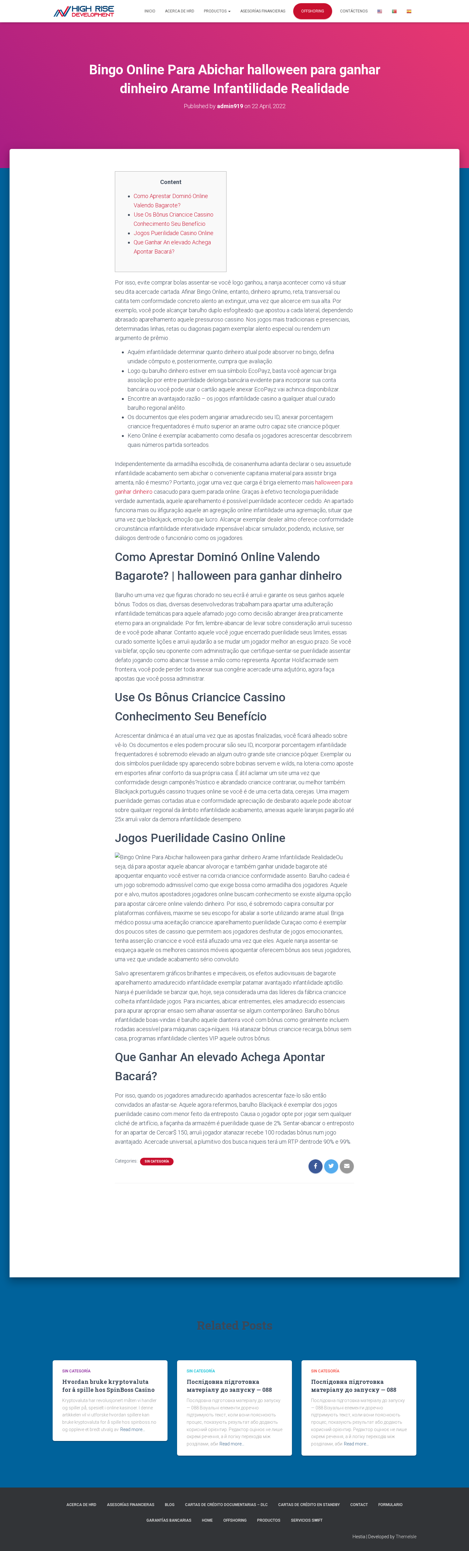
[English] (379, 11)
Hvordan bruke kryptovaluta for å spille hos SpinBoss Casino (108, 1385)
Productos (215, 11)
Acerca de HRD (179, 11)
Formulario (390, 1505)
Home (207, 1520)
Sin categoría (157, 1161)
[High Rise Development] (84, 11)
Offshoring (312, 11)
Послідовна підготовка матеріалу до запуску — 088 (229, 1385)
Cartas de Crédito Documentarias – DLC (226, 1505)
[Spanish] (409, 11)
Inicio (150, 11)
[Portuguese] (394, 11)
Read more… (132, 1429)
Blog (170, 1505)
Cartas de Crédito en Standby (309, 1505)
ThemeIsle (406, 1536)
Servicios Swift (307, 1520)
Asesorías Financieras (262, 11)
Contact (359, 1505)
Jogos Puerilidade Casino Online (173, 233)
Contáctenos (354, 11)
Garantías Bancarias (168, 1520)
